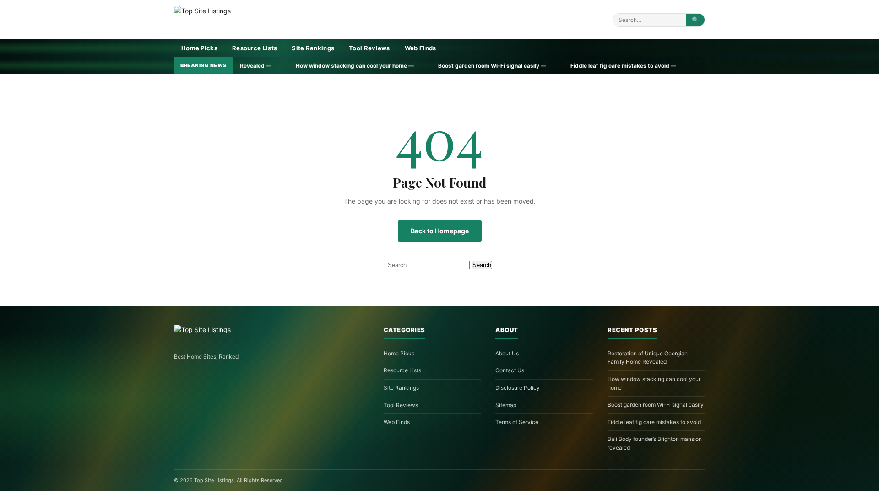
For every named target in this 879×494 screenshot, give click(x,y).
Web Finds (420, 48)
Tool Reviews (369, 48)
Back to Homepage (440, 231)
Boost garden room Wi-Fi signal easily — (439, 65)
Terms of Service (516, 422)
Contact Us (509, 370)
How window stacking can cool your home (654, 383)
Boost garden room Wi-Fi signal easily (656, 404)
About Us (507, 353)
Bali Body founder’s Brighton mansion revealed (655, 443)
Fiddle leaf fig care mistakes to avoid (654, 422)
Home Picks (199, 48)
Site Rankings (313, 48)
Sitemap (505, 405)
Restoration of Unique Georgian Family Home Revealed (648, 357)
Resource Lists (254, 48)
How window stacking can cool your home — (301, 65)
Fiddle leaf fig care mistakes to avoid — (570, 65)
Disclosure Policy (517, 387)
